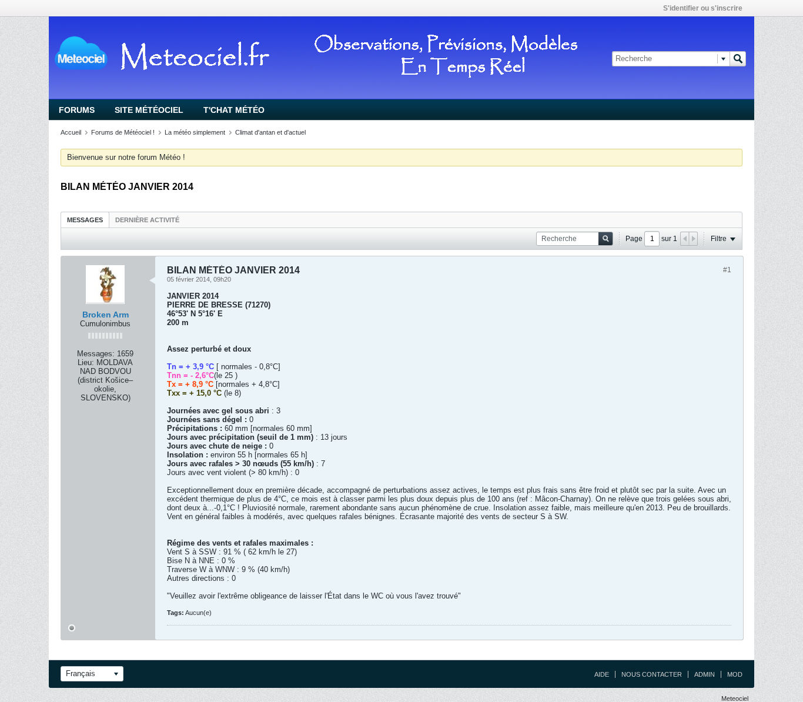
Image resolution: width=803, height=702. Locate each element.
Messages (85, 219)
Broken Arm (105, 314)
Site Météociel (149, 110)
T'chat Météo (234, 110)
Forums (77, 110)
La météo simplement (195, 132)
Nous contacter (651, 674)
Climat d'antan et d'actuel (270, 132)
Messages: (96, 353)
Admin (704, 674)
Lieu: (86, 362)
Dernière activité (147, 219)
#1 (727, 270)
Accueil (71, 132)
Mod (734, 674)
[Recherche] (738, 58)
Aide (601, 674)
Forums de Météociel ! (123, 132)
